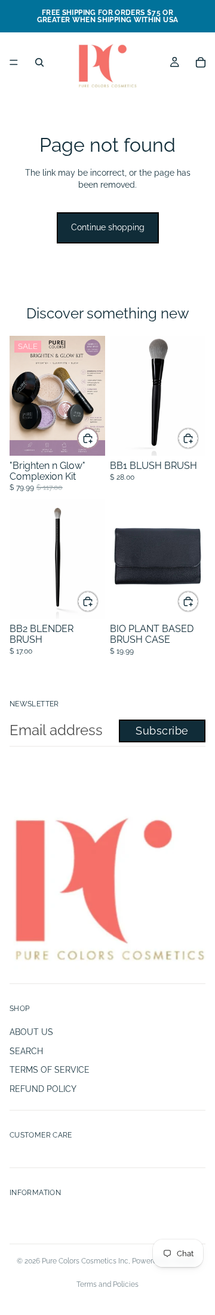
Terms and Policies (107, 1284)
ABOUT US (31, 1032)
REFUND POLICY (43, 1089)
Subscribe (162, 730)
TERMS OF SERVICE (50, 1070)
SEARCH (26, 1051)
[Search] (39, 62)
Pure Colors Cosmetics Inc (85, 1261)
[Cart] (201, 62)
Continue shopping (108, 227)
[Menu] (13, 62)
